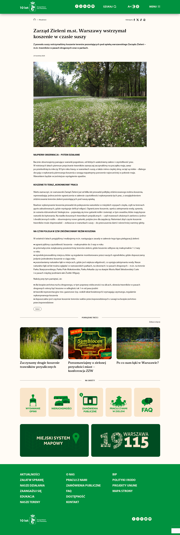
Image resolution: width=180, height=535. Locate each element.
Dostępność (75, 496)
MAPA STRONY (122, 491)
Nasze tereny (30, 502)
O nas (70, 474)
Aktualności (30, 474)
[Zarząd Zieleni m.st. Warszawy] (33, 11)
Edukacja (27, 496)
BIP (114, 474)
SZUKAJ (108, 6)
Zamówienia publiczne (83, 485)
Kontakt (72, 502)
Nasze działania (32, 485)
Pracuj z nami (76, 480)
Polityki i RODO (124, 480)
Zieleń (37, 309)
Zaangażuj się (31, 491)
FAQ (69, 491)
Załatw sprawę (32, 480)
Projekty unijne (124, 485)
